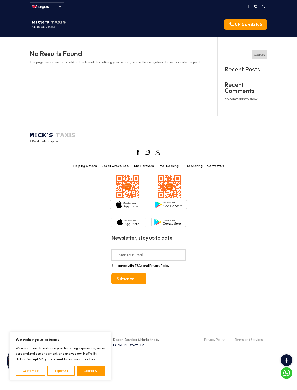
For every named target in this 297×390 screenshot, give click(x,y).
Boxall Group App (115, 165)
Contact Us (215, 165)
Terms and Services (249, 340)
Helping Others (85, 165)
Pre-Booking (168, 165)
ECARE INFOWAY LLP (128, 345)
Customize (31, 371)
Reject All (61, 371)
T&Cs (138, 265)
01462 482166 (248, 24)
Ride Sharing (193, 165)
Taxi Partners (143, 165)
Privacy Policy (159, 265)
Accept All (91, 371)
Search (259, 55)
